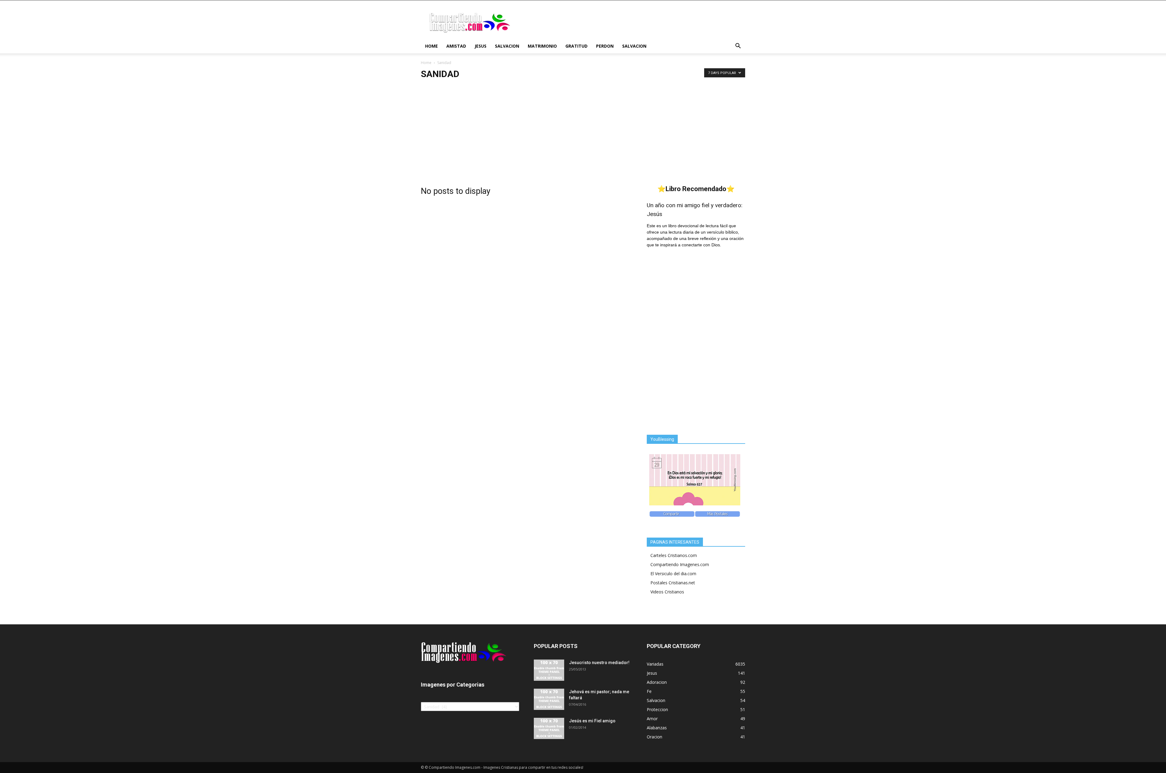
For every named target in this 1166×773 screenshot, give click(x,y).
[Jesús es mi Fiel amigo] (549, 728)
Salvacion (507, 46)
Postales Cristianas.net (672, 583)
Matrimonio (542, 46)
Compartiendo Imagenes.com (679, 564)
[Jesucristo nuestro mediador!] (549, 670)
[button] (738, 46)
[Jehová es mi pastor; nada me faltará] (549, 699)
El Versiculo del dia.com (673, 573)
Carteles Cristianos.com (673, 555)
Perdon (605, 46)
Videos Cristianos (667, 592)
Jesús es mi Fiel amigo (592, 720)
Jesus (480, 46)
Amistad (456, 46)
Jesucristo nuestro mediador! (599, 662)
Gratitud (576, 46)
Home (431, 46)
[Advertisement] (583, 130)
